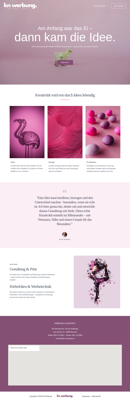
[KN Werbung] (20, 6)
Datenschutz (96, 396)
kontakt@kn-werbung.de (65, 338)
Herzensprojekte (100, 6)
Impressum (86, 396)
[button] (107, 6)
